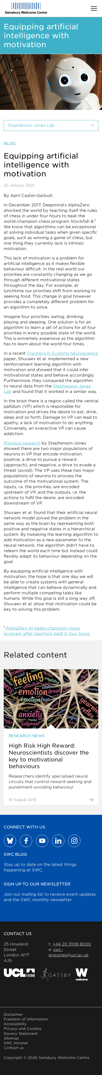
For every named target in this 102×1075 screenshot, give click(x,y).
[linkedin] (58, 841)
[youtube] (42, 841)
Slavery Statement (21, 1034)
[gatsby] (55, 974)
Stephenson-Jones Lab (31, 125)
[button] (94, 8)
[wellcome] (82, 974)
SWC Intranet (16, 1043)
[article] (51, 737)
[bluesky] (10, 841)
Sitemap (11, 1038)
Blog (10, 143)
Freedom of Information (26, 1019)
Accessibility (15, 1024)
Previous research (22, 443)
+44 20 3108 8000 (71, 944)
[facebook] (26, 841)
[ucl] (19, 974)
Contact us (14, 1048)
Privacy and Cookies (22, 1029)
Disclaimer (13, 1014)
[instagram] (74, 841)
